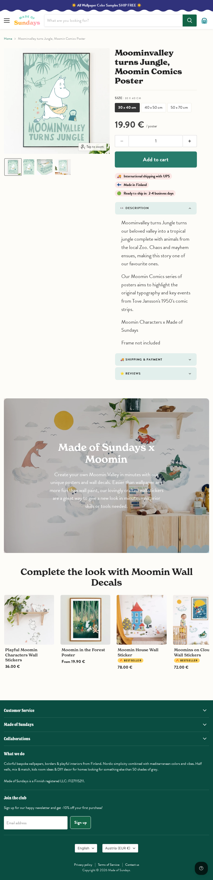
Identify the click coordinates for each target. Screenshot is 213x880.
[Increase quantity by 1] (190, 141)
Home (8, 39)
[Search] (190, 20)
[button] (13, 167)
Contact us (132, 864)
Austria (117, 848)
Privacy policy (83, 864)
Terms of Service (108, 864)
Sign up (80, 822)
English (83, 848)
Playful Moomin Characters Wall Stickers (21, 654)
